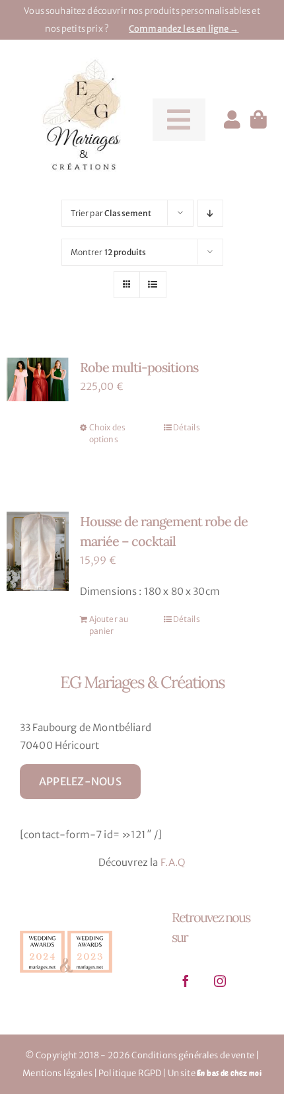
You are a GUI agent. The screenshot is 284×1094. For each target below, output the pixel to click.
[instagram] (220, 981)
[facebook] (185, 981)
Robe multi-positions (139, 367)
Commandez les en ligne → (184, 28)
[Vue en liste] (153, 284)
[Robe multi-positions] (38, 379)
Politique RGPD (129, 1073)
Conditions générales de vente (192, 1055)
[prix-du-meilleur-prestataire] (66, 930)
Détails (186, 427)
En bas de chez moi (229, 1073)
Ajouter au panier (109, 625)
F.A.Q (173, 862)
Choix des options (107, 433)
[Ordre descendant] (210, 213)
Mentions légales (57, 1073)
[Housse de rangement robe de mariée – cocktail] (38, 551)
